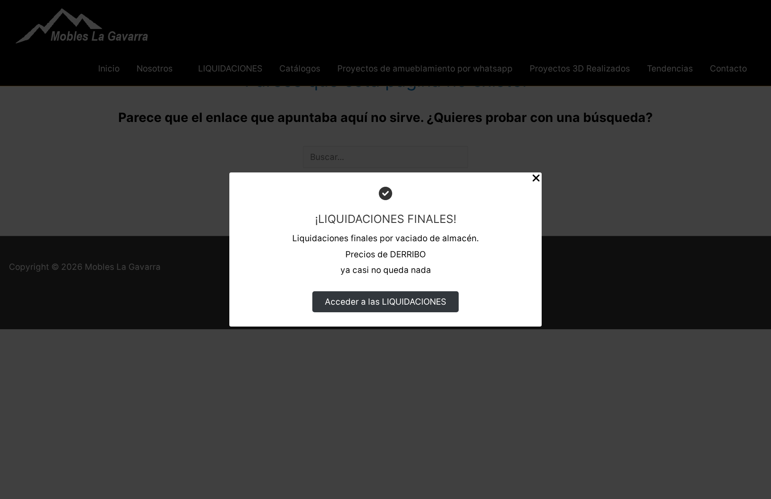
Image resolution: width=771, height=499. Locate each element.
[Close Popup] (536, 180)
